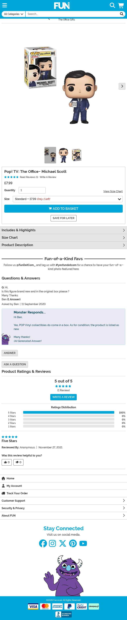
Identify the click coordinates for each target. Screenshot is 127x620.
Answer (10, 353)
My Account (14, 485)
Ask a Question (15, 364)
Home (10, 478)
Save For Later (63, 218)
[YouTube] (83, 543)
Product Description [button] (17, 245)
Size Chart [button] (10, 238)
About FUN (9, 515)
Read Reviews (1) (28, 177)
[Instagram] (52, 543)
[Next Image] (122, 86)
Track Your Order (17, 493)
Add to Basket (65, 209)
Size (7, 199)
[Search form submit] (121, 14)
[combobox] (72, 14)
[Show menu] (4, 5)
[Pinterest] (73, 543)
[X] (63, 543)
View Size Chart (113, 191)
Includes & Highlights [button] (19, 230)
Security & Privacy (13, 508)
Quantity (9, 190)
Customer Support (13, 500)
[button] (121, 5)
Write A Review (48, 177)
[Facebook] (43, 543)
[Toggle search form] (112, 5)
